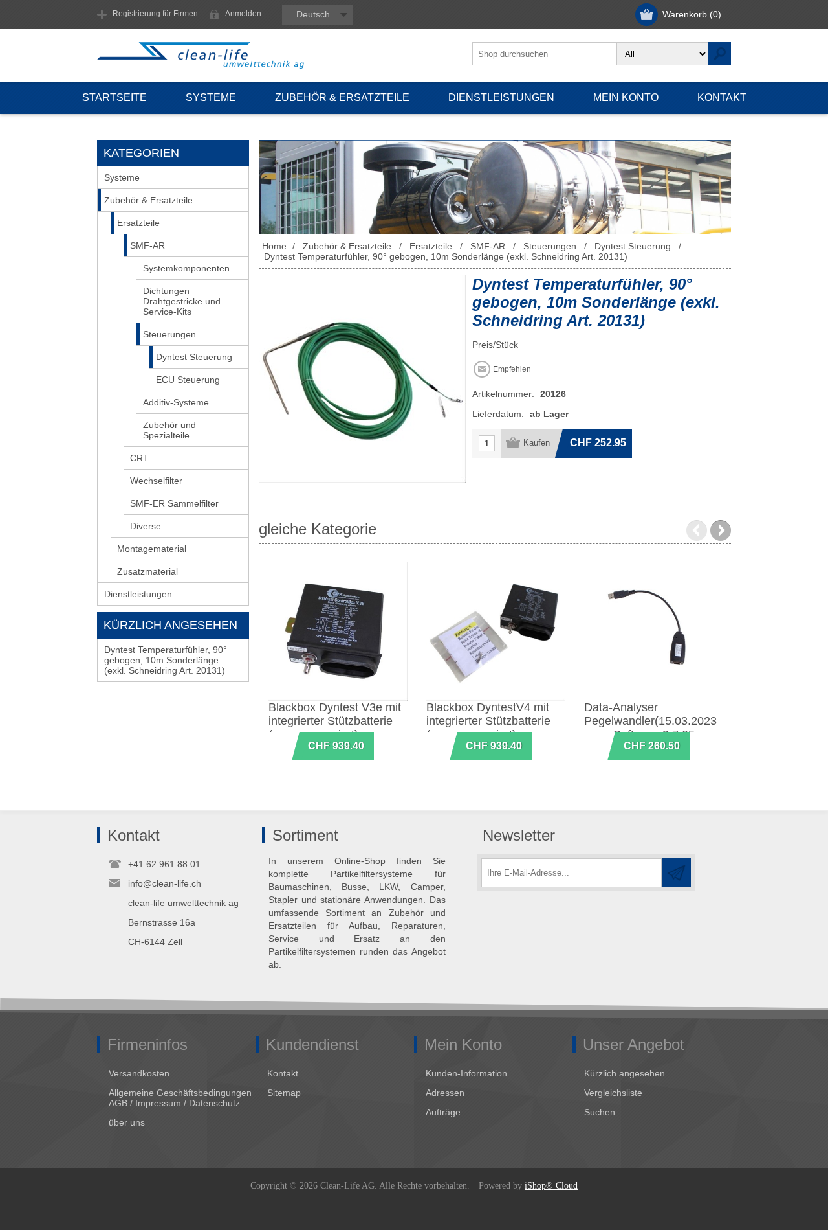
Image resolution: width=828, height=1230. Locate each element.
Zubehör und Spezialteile (169, 430)
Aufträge (443, 1112)
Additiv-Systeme (176, 402)
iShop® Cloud (551, 1185)
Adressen (445, 1093)
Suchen (599, 1112)
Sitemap (284, 1093)
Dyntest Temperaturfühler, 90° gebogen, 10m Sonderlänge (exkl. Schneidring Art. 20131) (165, 660)
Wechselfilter (156, 480)
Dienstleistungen (138, 594)
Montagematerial (151, 548)
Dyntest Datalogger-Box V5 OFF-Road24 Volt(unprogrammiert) (330, 721)
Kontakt (282, 1073)
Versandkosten (139, 1073)
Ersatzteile (138, 223)
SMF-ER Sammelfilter (174, 503)
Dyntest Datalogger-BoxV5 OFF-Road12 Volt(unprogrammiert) (495, 721)
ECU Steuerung (188, 379)
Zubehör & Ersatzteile (148, 200)
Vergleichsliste (613, 1093)
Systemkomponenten (186, 268)
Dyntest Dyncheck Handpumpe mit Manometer (631, 721)
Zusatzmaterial (147, 571)
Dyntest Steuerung (194, 357)
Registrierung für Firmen (155, 13)
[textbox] (544, 53)
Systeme (122, 177)
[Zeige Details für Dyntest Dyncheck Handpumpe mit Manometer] (653, 631)
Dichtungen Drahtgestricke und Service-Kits (182, 301)
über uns (127, 1122)
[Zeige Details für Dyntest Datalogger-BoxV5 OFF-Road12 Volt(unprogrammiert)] (495, 631)
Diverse (145, 526)
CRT (139, 458)
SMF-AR (147, 245)
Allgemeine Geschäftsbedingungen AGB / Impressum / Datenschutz (180, 1098)
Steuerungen (169, 334)
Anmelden (243, 13)
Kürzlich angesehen (624, 1073)
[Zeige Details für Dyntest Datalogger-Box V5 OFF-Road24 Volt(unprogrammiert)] (338, 631)
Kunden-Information (466, 1073)
